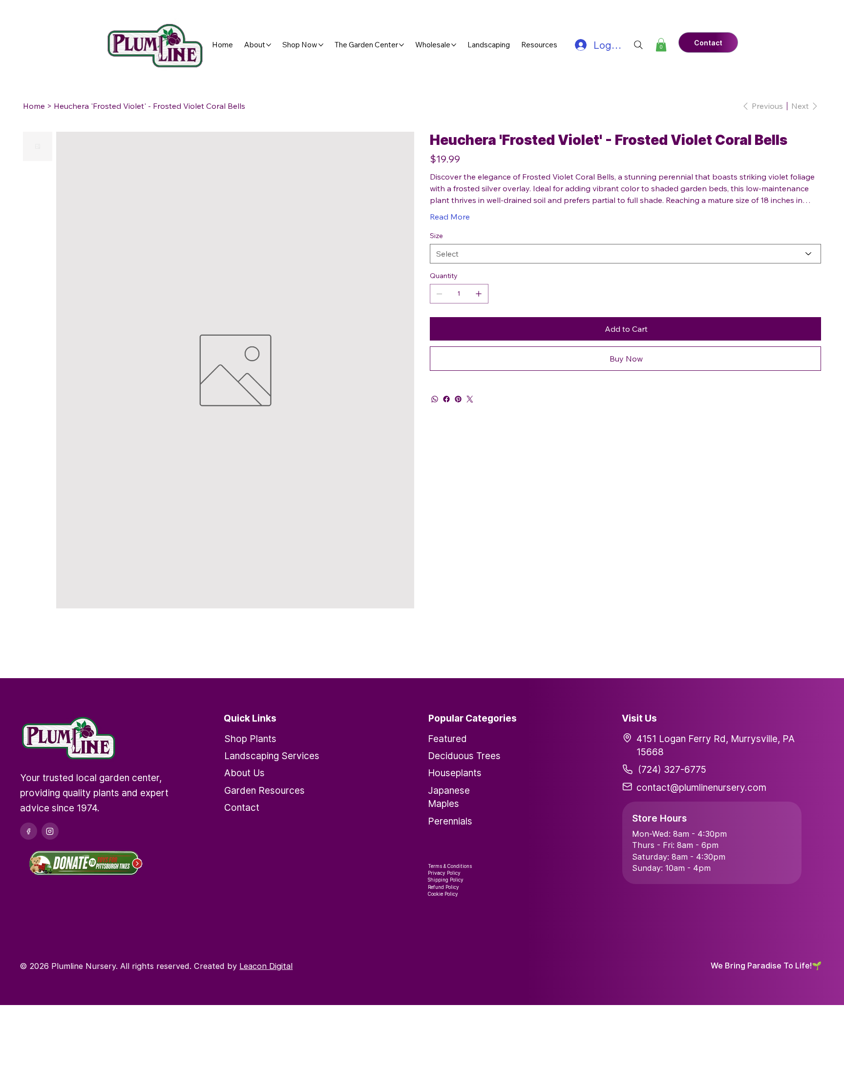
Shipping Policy (446, 880)
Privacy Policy (444, 873)
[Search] (638, 45)
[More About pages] (268, 44)
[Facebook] (446, 399)
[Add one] (478, 293)
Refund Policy (443, 887)
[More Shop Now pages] (320, 44)
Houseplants (455, 773)
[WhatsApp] (435, 399)
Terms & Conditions (450, 866)
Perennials (450, 821)
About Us (244, 773)
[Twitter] (470, 399)
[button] (661, 44)
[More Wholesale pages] (453, 44)
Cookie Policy (443, 894)
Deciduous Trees (464, 756)
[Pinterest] (458, 399)
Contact (241, 807)
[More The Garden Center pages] (401, 44)
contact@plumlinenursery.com (701, 787)
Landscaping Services (271, 756)
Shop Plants (250, 739)
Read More (450, 216)
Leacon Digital (266, 966)
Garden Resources (264, 790)
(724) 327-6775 (672, 769)
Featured (447, 739)
